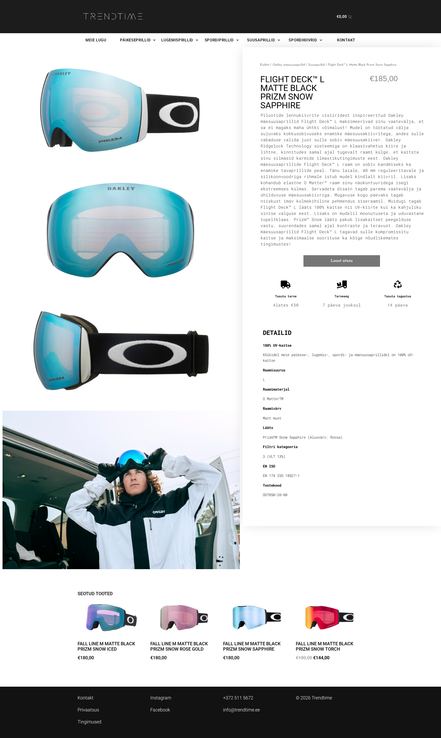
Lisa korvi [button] (308, 672)
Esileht (264, 64)
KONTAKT (346, 40)
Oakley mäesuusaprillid (289, 64)
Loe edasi (91, 672)
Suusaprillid (316, 64)
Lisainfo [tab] (276, 316)
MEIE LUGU (95, 40)
